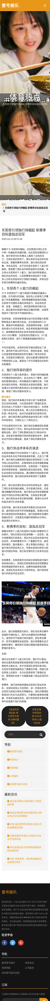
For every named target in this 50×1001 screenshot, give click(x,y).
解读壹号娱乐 (16, 751)
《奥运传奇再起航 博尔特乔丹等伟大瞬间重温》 (13, 716)
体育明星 (13, 768)
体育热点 (13, 759)
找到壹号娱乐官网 (18, 784)
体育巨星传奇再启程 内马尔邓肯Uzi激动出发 (37, 716)
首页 (4, 204)
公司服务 (13, 776)
